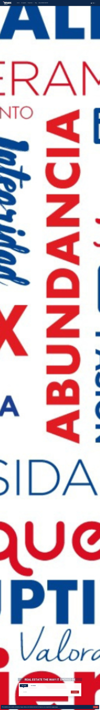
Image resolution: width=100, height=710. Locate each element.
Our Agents (23, 2)
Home (18, 2)
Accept (95, 707)
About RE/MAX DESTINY (43, 2)
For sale (24, 685)
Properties (30, 2)
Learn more (55, 707)
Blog (36, 2)
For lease (33, 685)
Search (75, 692)
